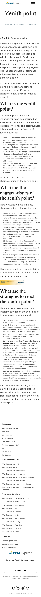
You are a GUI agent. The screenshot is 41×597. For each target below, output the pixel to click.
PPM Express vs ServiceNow (13, 518)
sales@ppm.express (10, 544)
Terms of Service (23, 578)
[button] (33, 3)
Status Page (7, 452)
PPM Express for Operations (13, 471)
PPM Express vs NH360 (11, 515)
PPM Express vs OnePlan (12, 512)
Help (3, 448)
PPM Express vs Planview (12, 525)
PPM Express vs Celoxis (11, 528)
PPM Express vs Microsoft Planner (15, 498)
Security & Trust (8, 442)
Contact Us (6, 455)
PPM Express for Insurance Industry (16, 484)
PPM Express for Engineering (13, 474)
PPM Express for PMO (10, 464)
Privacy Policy (7, 438)
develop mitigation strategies (15, 343)
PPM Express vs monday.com (13, 502)
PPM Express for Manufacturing (15, 481)
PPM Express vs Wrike (10, 508)
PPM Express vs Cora (10, 532)
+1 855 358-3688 (9, 547)
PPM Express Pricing (10, 428)
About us (5, 432)
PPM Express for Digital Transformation (18, 477)
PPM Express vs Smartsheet (13, 505)
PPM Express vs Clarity (11, 522)
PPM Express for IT (9, 467)
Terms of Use (7, 435)
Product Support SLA (10, 445)
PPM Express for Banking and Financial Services (18, 488)
